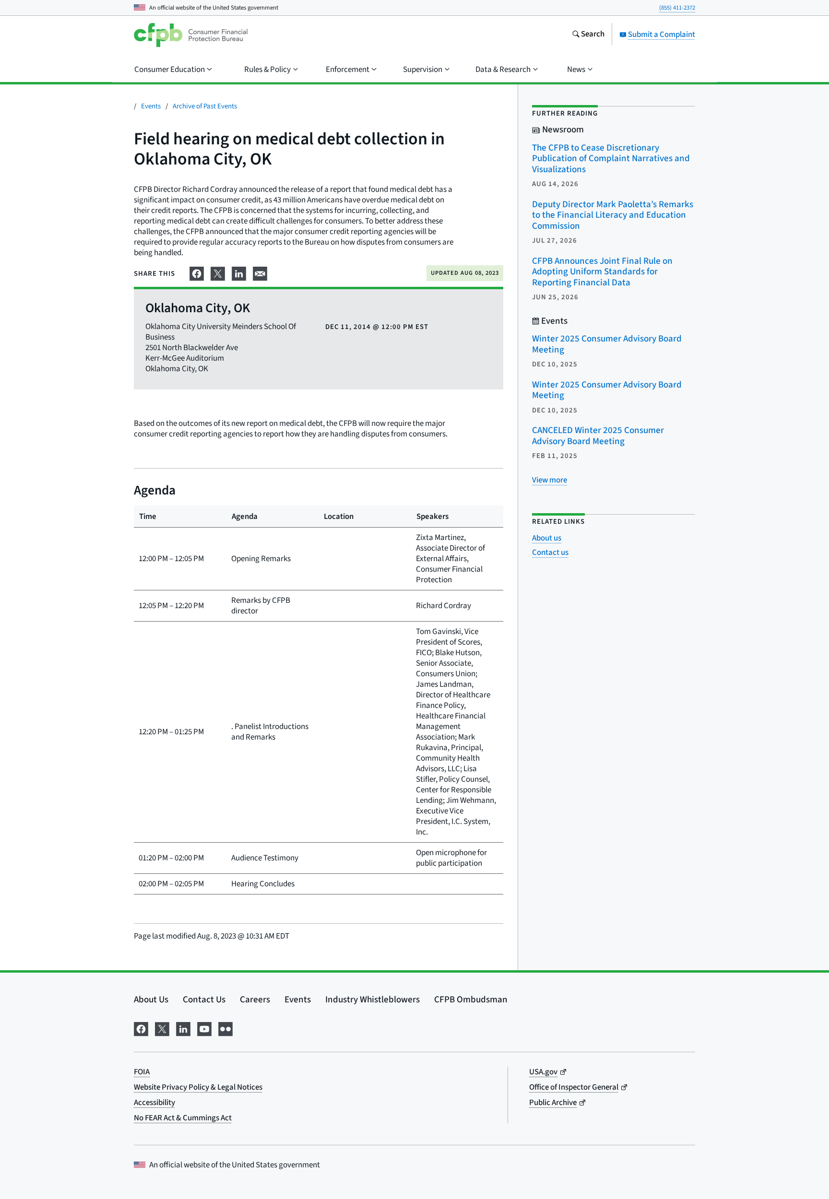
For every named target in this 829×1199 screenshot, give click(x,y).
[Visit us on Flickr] (225, 1028)
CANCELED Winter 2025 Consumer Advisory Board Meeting (598, 436)
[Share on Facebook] (196, 272)
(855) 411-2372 (677, 7)
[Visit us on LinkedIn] (183, 1028)
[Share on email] (260, 272)
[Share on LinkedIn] (239, 272)
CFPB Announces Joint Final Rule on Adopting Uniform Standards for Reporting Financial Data (602, 272)
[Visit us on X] (162, 1028)
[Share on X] (218, 272)
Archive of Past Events (205, 106)
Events (151, 106)
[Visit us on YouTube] (204, 1028)
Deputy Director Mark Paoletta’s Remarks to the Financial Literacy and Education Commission (612, 215)
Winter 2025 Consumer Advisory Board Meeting (607, 344)
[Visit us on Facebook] (141, 1028)
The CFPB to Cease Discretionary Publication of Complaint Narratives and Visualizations (611, 158)
